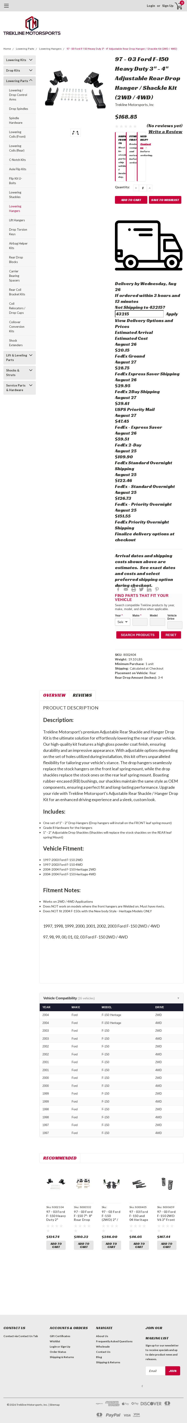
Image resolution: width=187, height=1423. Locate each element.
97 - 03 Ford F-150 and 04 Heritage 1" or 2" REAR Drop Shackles (138, 1222)
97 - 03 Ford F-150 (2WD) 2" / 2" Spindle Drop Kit (111, 1220)
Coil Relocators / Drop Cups (17, 308)
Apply (172, 314)
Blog (99, 1357)
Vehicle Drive (172, 617)
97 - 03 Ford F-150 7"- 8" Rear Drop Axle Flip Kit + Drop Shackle (83, 1222)
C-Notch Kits (17, 160)
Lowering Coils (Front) (17, 134)
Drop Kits (13, 70)
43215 (156, 307)
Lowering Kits (16, 60)
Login (151, 6)
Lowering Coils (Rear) (16, 148)
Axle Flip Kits (17, 169)
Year (119, 615)
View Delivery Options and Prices (144, 323)
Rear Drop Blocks (16, 259)
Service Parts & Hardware (16, 388)
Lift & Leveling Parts (16, 357)
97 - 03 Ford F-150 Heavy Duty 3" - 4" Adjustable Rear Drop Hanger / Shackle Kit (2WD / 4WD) (122, 48)
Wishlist (55, 1341)
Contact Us (103, 1351)
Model (154, 615)
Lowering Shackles (15, 195)
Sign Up (167, 6)
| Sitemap (54, 1404)
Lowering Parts (25, 48)
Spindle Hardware (15, 120)
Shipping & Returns (62, 1357)
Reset (171, 635)
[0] (176, 5)
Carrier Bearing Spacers (14, 275)
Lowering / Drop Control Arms (18, 94)
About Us (102, 1336)
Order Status (58, 1351)
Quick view (56, 1184)
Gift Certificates (60, 1336)
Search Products (138, 635)
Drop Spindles (18, 109)
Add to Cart (56, 1245)
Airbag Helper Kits (18, 246)
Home (7, 48)
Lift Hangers (17, 220)
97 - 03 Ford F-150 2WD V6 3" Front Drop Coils (166, 1218)
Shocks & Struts (12, 373)
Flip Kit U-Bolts (15, 181)
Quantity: (122, 187)
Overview (54, 695)
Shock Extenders (16, 343)
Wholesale (103, 1346)
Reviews (82, 695)
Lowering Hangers (50, 48)
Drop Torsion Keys (18, 232)
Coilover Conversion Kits (16, 326)
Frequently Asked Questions (114, 1341)
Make (136, 615)
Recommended (60, 1158)
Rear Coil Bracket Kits (17, 292)
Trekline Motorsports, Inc (134, 105)
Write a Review (165, 131)
